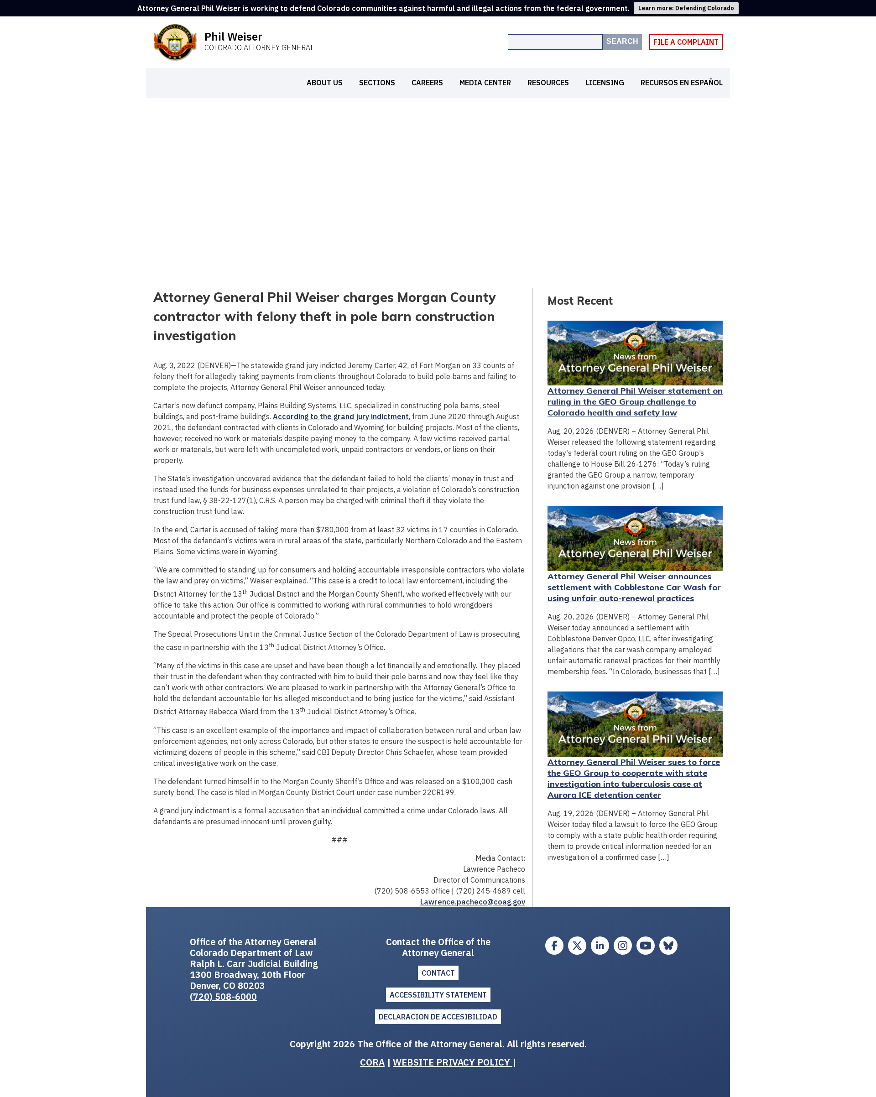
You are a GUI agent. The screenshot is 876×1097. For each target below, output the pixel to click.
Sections (377, 82)
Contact (438, 972)
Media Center (485, 82)
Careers (427, 82)
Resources (548, 82)
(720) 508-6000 (223, 996)
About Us (325, 82)
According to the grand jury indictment (341, 416)
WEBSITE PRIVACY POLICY (452, 1062)
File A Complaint (686, 42)
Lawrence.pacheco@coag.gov (472, 901)
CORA (372, 1062)
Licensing (604, 82)
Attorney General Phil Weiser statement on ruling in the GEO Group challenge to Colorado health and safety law (635, 401)
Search (622, 41)
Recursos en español (682, 82)
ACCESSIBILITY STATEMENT (438, 994)
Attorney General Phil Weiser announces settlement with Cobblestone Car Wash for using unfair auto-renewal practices (634, 587)
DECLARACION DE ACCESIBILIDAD (438, 1016)
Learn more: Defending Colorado (686, 8)
